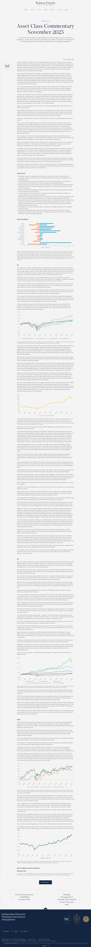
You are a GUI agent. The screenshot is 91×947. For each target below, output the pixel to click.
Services (38, 9)
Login (66, 9)
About (32, 9)
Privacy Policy (32, 939)
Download (45, 882)
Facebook (6, 931)
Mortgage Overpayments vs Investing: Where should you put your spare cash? (67, 899)
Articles (52, 9)
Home (26, 9)
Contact (59, 9)
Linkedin (25, 931)
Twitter (16, 931)
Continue (44, 945)
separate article (41, 167)
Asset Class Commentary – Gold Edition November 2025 (24, 897)
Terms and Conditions (44, 939)
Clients (46, 9)
